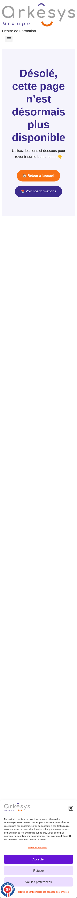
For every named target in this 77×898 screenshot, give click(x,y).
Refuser (38, 870)
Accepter (38, 859)
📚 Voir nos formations (38, 191)
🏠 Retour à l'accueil (38, 175)
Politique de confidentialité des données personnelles (43, 892)
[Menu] (9, 39)
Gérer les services (37, 847)
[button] (71, 808)
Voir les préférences (38, 882)
